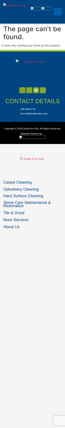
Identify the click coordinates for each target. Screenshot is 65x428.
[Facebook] (22, 90)
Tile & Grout (13, 213)
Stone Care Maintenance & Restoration (27, 204)
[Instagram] (29, 90)
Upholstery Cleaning (21, 189)
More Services (16, 219)
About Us (11, 226)
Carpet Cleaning (17, 182)
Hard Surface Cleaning (23, 196)
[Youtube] (43, 90)
